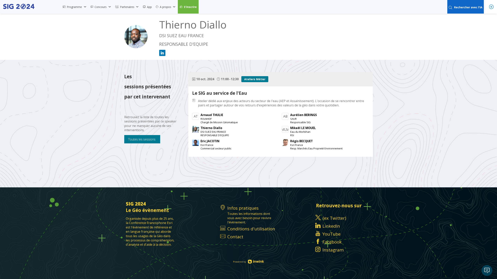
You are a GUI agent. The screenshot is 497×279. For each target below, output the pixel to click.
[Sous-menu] (85, 7)
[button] (188, 7)
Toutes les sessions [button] (142, 139)
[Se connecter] (491, 7)
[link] (75, 7)
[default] (248, 236)
